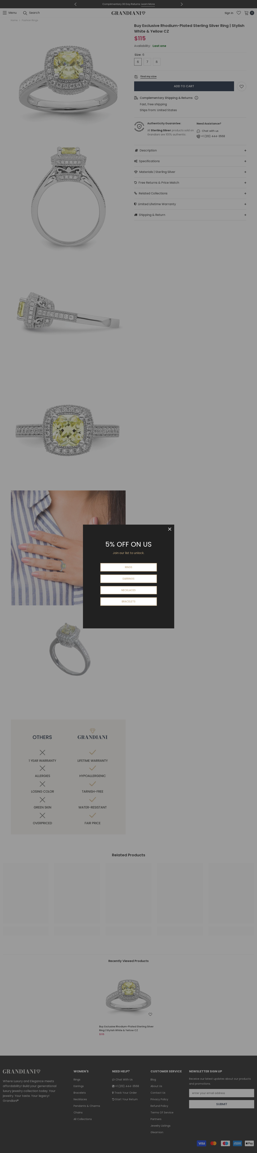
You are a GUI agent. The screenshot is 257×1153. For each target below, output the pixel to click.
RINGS (128, 567)
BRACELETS (128, 601)
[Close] (169, 529)
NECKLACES (128, 590)
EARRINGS (129, 579)
